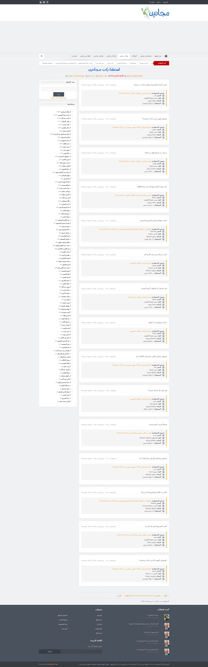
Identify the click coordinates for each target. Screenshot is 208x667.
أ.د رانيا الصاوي (66, 169)
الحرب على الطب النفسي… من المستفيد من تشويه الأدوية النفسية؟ (97, 63)
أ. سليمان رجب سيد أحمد (63, 350)
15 (134, 596)
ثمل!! (60, 63)
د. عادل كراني (67, 290)
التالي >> (126, 596)
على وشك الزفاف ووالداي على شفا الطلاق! (152, 187)
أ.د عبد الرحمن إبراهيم (64, 382)
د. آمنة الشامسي (66, 236)
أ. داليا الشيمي (66, 274)
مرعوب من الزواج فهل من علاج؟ (156, 153)
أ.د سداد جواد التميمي (64, 115)
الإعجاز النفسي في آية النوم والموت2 (147, 641)
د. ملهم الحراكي (66, 175)
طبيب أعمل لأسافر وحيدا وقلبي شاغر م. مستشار (150, 85)
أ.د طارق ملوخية (66, 306)
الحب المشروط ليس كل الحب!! (156, 526)
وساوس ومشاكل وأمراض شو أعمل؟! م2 (153, 458)
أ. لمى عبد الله (66, 198)
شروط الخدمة (63, 620)
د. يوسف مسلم (66, 191)
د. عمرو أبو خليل (66, 213)
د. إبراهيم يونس (66, 185)
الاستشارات (98, 629)
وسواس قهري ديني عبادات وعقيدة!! (154, 119)
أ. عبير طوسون (66, 347)
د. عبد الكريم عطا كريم (64, 249)
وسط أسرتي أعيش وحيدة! (158, 424)
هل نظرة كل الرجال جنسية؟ (157, 390)
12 (140, 596)
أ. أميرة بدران (67, 131)
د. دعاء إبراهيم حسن (65, 229)
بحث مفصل (91, 76)
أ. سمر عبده (67, 331)
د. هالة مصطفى (66, 201)
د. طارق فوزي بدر (66, 363)
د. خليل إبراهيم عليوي (64, 242)
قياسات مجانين (98, 56)
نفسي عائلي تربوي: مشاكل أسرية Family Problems (134, 433)
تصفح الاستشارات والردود (134, 76)
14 (136, 596)
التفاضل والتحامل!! (71, 63)
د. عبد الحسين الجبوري (64, 341)
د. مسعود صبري (66, 233)
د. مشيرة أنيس (66, 293)
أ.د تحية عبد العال (66, 338)
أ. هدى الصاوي (67, 264)
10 (143, 596)
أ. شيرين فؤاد (67, 315)
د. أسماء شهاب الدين (64, 182)
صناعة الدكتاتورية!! (145, 63)
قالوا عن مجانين (85, 56)
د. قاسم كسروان (66, 137)
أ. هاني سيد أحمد (66, 379)
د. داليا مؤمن (67, 153)
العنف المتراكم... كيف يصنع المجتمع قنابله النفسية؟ (143, 624)
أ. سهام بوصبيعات (66, 309)
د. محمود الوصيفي (65, 239)
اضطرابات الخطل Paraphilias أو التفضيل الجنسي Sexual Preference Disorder (125, 229)
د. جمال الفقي (66, 283)
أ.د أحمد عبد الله (66, 118)
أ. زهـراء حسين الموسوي (63, 223)
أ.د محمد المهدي (66, 140)
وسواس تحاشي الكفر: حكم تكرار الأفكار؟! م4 (151, 356)
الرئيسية (165, 2)
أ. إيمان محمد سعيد (65, 401)
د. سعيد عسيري (66, 389)
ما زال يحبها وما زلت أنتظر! (157, 322)
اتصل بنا (152, 2)
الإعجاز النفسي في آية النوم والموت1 (147, 649)
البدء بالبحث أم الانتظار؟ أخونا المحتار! (154, 288)
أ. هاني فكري (67, 328)
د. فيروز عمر (67, 150)
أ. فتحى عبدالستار (65, 357)
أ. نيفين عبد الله (66, 287)
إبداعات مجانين (111, 56)
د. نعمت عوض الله (65, 163)
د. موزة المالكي (66, 360)
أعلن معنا (64, 629)
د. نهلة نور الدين (66, 255)
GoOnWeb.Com (52, 664)
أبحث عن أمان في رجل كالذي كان (155, 254)
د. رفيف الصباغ (66, 121)
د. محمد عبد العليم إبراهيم (63, 245)
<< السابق (159, 596)
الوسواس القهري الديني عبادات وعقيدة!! (153, 560)
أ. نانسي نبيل (67, 334)
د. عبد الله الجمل (66, 385)
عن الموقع (158, 56)
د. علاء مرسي (67, 124)
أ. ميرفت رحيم (66, 325)
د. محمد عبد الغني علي (64, 268)
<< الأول (165, 596)
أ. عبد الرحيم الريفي (65, 207)
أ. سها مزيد (67, 299)
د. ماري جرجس (66, 226)
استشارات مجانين (145, 56)
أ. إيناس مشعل (66, 166)
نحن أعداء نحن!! (123, 63)
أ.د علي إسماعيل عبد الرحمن (62, 134)
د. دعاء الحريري (66, 398)
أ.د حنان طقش (66, 128)
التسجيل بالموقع (62, 615)
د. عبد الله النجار (66, 319)
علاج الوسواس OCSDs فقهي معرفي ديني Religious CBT (132, 127)
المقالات (134, 56)
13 (138, 596)
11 (141, 596)
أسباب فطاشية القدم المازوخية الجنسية (153, 220)
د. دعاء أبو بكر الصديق (64, 353)
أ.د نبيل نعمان (67, 147)
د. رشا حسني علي (65, 188)
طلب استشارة (102, 76)
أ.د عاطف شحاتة (66, 376)
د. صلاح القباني (66, 373)
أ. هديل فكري (67, 277)
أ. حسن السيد (67, 395)
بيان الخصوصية (63, 624)
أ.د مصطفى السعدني (64, 156)
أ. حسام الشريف (66, 280)
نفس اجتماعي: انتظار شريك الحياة (139, 297)
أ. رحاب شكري (66, 252)
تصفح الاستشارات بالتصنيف (75, 76)
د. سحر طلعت (67, 143)
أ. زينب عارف (67, 366)
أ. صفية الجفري (66, 271)
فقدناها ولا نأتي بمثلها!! (50, 63)
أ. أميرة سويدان (66, 312)
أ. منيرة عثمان (67, 303)
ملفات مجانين (123, 56)
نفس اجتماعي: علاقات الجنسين (140, 263)
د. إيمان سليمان (66, 296)
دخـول (159, 2)
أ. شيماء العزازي (66, 258)
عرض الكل (63, 98)
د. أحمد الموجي (66, 204)
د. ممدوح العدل (66, 322)
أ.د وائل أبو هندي (66, 112)
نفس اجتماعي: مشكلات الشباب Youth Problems (135, 93)
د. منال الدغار (67, 217)
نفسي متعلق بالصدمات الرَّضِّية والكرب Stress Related (133, 195)
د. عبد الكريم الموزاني (64, 220)
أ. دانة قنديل (67, 179)
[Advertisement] (104, 37)
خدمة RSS (99, 633)
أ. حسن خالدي (67, 159)
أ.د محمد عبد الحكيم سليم (63, 172)
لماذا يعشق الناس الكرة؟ (151, 632)
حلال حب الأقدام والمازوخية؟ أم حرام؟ (154, 492)
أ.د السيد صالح (66, 194)
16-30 (131, 596)
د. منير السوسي (66, 344)
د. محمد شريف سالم (65, 261)
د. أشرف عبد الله (66, 369)
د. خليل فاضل (67, 210)
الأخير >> (119, 596)
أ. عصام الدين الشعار (65, 392)
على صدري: (134, 63)
